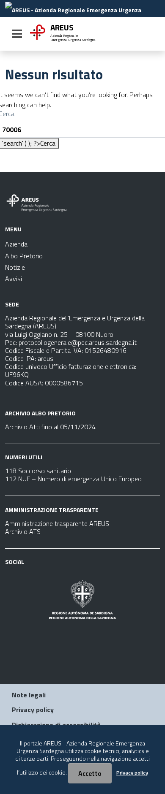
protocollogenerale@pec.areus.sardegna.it (78, 342)
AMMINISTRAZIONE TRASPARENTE (52, 509)
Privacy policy (33, 710)
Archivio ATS (23, 531)
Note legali (29, 695)
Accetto (90, 773)
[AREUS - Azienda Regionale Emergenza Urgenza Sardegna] (81, 9)
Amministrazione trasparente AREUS (57, 523)
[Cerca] (150, 34)
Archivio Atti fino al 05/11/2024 (50, 427)
